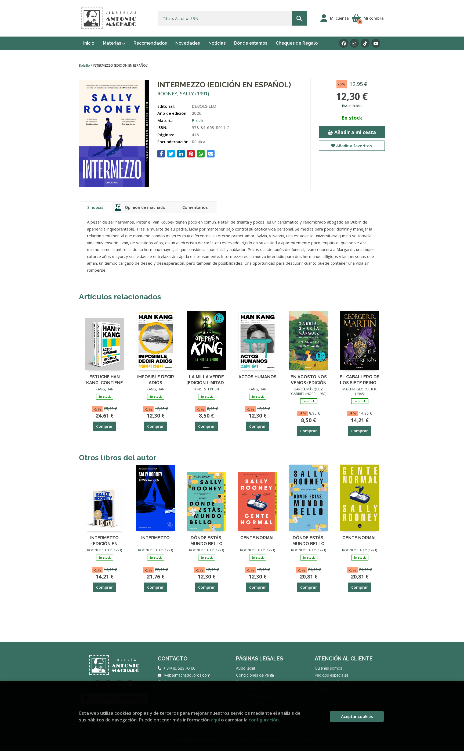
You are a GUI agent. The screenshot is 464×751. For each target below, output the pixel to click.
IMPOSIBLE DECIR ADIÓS (155, 379)
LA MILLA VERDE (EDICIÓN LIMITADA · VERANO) (206, 379)
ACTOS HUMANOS (257, 376)
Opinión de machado (145, 207)
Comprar (104, 426)
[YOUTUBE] (375, 43)
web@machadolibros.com (187, 675)
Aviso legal (245, 668)
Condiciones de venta (255, 675)
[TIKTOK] (365, 43)
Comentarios (195, 207)
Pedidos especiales (332, 675)
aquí (215, 720)
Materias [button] (112, 43)
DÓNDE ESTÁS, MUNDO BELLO (206, 540)
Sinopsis (95, 207)
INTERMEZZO (155, 537)
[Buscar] (299, 18)
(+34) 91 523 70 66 (179, 668)
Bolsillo (85, 65)
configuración (264, 720)
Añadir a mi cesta (354, 132)
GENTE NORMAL (257, 537)
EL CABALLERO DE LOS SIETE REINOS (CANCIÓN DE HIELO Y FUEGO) (359, 379)
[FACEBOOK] (343, 43)
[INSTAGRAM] (354, 43)
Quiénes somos (328, 668)
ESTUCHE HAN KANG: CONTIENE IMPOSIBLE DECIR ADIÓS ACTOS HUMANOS (104, 379)
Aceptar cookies (357, 716)
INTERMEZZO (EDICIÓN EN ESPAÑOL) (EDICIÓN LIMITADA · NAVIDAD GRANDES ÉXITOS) (104, 540)
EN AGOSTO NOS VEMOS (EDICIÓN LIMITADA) (309, 379)
